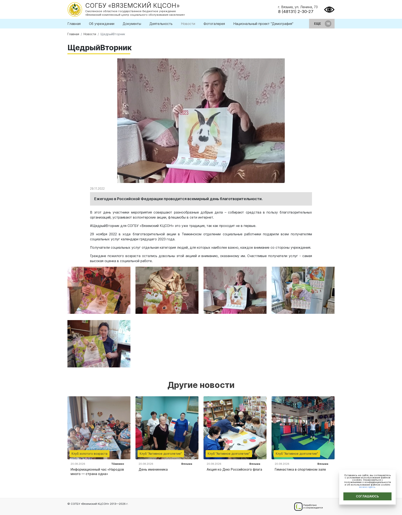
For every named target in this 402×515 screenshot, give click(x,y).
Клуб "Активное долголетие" (161, 453)
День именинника (153, 469)
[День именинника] (166, 427)
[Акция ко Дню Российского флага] (235, 427)
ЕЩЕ (318, 23)
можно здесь (367, 486)
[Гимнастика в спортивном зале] (303, 427)
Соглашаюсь (367, 496)
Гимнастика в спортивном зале (300, 469)
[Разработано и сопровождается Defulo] (308, 506)
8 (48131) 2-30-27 (295, 11)
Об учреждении (101, 24)
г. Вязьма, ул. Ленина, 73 (298, 7)
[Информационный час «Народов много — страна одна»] (98, 427)
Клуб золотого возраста (89, 453)
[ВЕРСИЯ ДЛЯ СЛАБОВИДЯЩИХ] (329, 9)
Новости (188, 24)
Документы (132, 24)
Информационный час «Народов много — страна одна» (97, 471)
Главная (74, 24)
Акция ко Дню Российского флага (234, 469)
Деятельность (161, 24)
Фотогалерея (214, 24)
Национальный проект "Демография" (263, 24)
